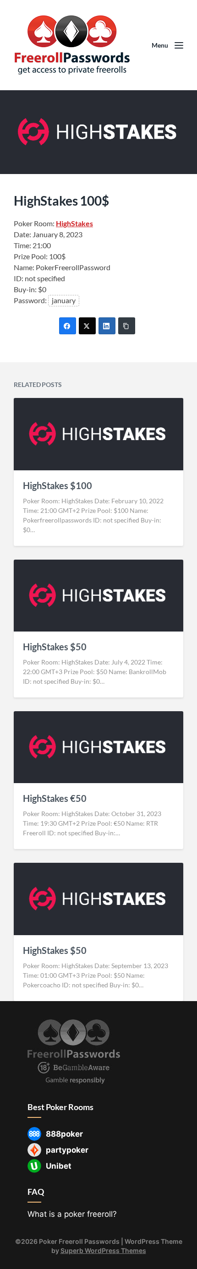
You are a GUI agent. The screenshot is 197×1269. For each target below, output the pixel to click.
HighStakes (74, 223)
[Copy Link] (126, 325)
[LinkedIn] (106, 325)
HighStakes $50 (55, 646)
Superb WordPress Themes (103, 1250)
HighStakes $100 (57, 485)
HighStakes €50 (55, 798)
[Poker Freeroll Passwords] (75, 45)
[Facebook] (67, 325)
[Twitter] (87, 325)
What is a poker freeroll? (72, 1214)
